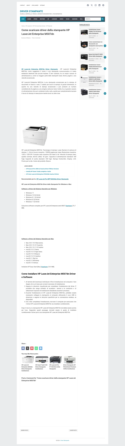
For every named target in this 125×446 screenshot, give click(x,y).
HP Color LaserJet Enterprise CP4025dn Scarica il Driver (42, 174)
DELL (81, 19)
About (28, 5)
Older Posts (73, 430)
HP (48, 19)
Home (23, 19)
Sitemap (42, 5)
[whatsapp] (36, 348)
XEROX (61, 19)
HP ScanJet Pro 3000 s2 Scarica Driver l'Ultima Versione (42, 169)
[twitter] (27, 348)
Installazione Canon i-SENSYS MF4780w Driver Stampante (95, 91)
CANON (29, 19)
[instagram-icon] (95, 5)
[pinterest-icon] (103, 5)
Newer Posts (24, 430)
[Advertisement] (49, 54)
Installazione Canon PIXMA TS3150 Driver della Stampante (95, 31)
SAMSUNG (74, 19)
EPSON (35, 19)
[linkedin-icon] (99, 5)
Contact (22, 5)
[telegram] (40, 348)
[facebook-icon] (87, 5)
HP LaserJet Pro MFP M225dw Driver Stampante (52, 179)
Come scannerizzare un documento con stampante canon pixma (96, 43)
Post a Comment (36, 38)
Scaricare (69, 206)
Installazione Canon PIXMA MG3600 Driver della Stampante (95, 66)
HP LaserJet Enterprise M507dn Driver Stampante (40, 69)
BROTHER (42, 19)
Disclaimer (35, 5)
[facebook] (23, 348)
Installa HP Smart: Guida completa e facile (38, 171)
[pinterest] (31, 348)
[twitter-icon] (91, 5)
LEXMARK (54, 19)
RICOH (67, 19)
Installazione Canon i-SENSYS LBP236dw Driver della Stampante (95, 79)
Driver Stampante (31, 11)
